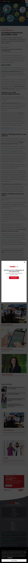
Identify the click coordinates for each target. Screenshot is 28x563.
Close (24, 262)
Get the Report (14, 277)
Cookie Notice (9, 557)
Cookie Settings (14, 560)
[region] (14, 555)
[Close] (26, 549)
